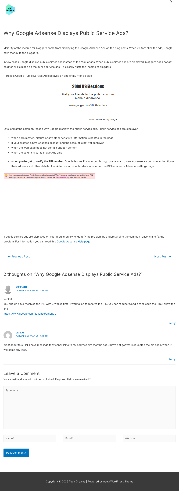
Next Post (162, 256)
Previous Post (19, 256)
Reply (172, 323)
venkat (20, 332)
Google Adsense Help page (73, 241)
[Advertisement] (89, 208)
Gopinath (21, 287)
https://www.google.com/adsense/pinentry (29, 313)
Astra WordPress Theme (118, 481)
